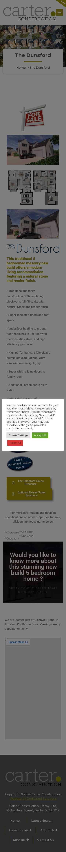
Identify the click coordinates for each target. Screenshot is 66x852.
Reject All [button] (15, 442)
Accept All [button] (40, 435)
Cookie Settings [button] (18, 435)
